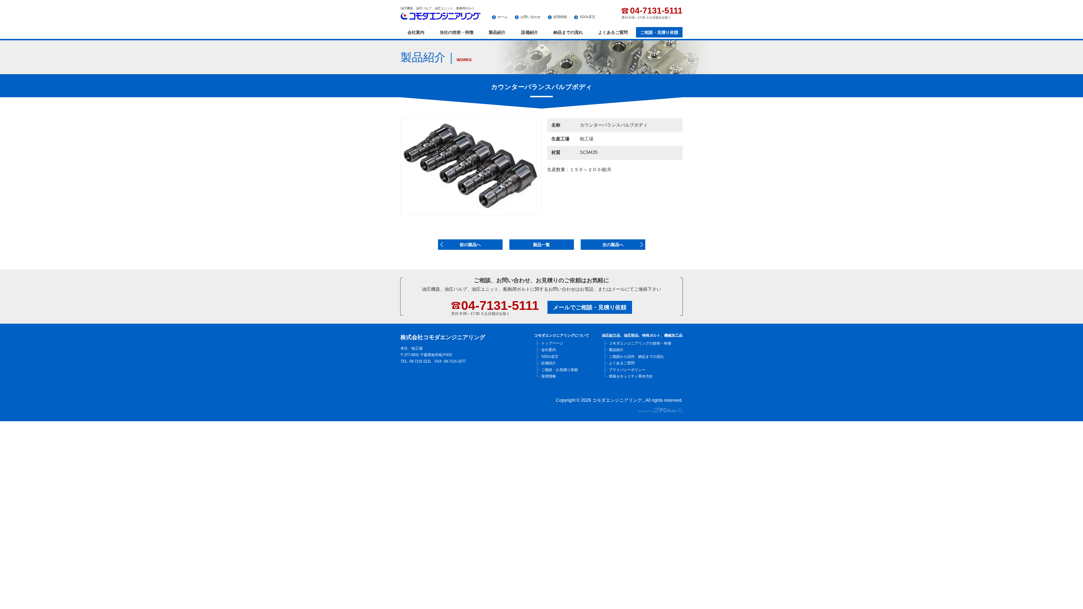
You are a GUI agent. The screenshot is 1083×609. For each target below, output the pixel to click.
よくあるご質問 (613, 32)
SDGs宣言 (587, 17)
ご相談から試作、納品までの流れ (636, 356)
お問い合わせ (530, 17)
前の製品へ (470, 244)
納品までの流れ (568, 32)
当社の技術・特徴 (457, 32)
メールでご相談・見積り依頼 (589, 307)
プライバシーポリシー (627, 370)
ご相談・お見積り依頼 (559, 370)
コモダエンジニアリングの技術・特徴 (640, 343)
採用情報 (560, 17)
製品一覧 (541, 244)
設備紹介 (529, 32)
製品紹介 (497, 32)
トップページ (552, 343)
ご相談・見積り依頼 (659, 32)
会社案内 (416, 32)
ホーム (503, 17)
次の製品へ (613, 244)
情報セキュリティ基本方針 (631, 376)
